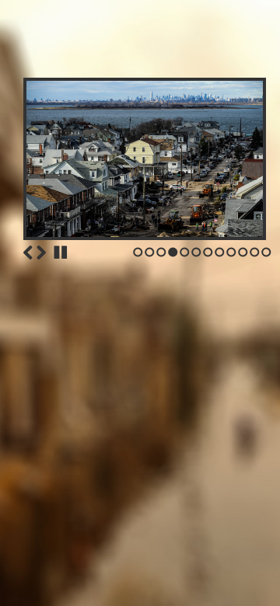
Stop (61, 252)
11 (255, 252)
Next (41, 252)
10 (243, 252)
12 (266, 252)
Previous (28, 252)
